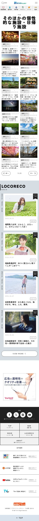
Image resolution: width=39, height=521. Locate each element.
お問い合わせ (30, 508)
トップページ (10, 426)
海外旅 (16, 9)
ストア (29, 9)
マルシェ (22, 9)
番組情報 (3, 9)
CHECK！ (31, 480)
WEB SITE (32, 456)
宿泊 (35, 9)
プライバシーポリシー (18, 508)
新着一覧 (29, 426)
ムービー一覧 (10, 434)
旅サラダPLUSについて (19, 441)
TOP (21, 518)
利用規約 (7, 508)
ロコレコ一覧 (29, 434)
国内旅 (10, 9)
